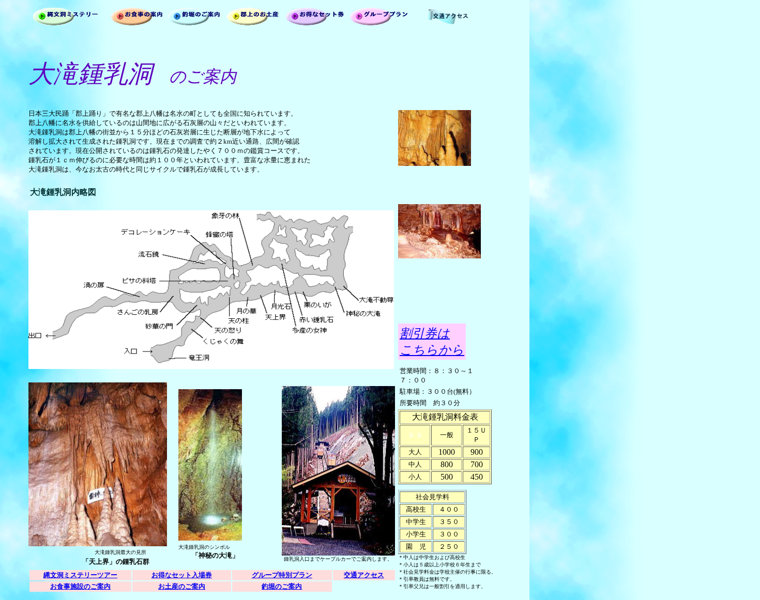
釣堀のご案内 (282, 586)
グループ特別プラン (282, 575)
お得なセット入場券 (181, 575)
